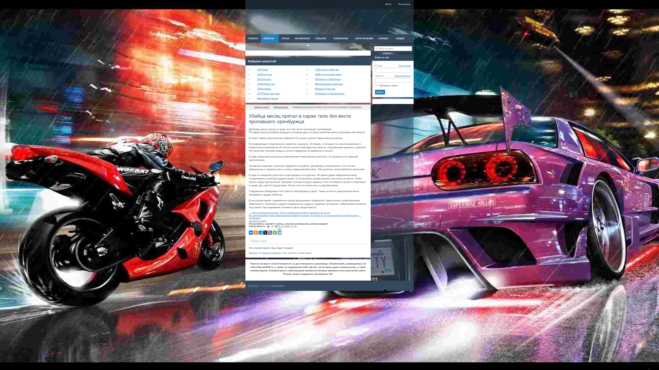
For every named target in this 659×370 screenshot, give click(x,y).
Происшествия (268, 93)
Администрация (267, 98)
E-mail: (379, 65)
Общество (266, 84)
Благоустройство (327, 69)
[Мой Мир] (260, 233)
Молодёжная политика (329, 84)
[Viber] (270, 233)
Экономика (264, 88)
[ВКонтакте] (251, 233)
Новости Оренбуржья (329, 93)
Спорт (262, 69)
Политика (264, 79)
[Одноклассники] (256, 233)
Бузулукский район (328, 74)
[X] (265, 233)
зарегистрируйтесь (271, 253)
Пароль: (379, 75)
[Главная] (248, 107)
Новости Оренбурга (328, 79)
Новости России (325, 88)
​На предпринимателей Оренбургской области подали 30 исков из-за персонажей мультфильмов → (305, 215)
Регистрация (405, 66)
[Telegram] (280, 233)
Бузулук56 (253, 286)
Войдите (253, 253)
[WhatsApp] (275, 233)
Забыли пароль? (403, 76)
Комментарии (259, 240)
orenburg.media (257, 221)
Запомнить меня (388, 85)
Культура (264, 74)
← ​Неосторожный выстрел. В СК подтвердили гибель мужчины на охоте (289, 212)
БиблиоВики (278, 286)
